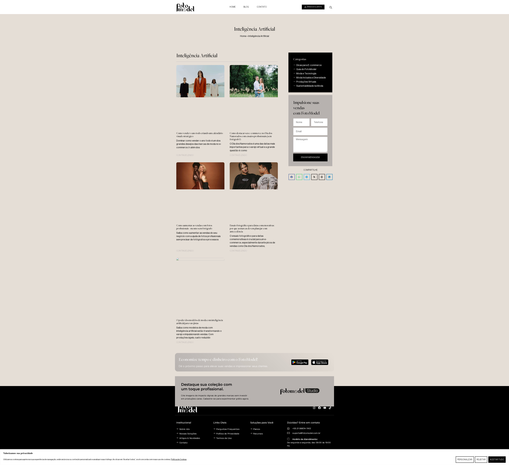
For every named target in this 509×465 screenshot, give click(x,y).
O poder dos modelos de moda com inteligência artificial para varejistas (199, 321)
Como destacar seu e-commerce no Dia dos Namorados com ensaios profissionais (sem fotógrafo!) (251, 136)
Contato (262, 7)
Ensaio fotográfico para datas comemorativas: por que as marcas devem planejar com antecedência (252, 228)
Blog (246, 7)
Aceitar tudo (497, 459)
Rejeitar (481, 459)
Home (233, 7)
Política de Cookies (179, 459)
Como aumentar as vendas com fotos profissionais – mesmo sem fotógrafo (194, 227)
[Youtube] (324, 407)
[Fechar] (506, 451)
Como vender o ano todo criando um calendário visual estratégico (199, 135)
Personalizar (464, 459)
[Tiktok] (330, 407)
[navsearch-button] (331, 6)
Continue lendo (185, 155)
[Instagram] (314, 407)
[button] (292, 177)
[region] (254, 457)
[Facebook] (319, 407)
